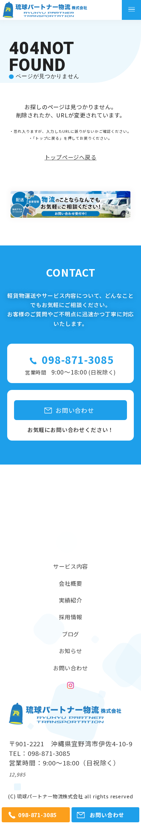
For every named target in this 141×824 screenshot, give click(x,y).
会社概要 (70, 583)
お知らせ (70, 651)
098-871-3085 (78, 359)
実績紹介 (70, 600)
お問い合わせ (70, 668)
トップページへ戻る (70, 157)
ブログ (70, 634)
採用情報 (70, 617)
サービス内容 (70, 566)
